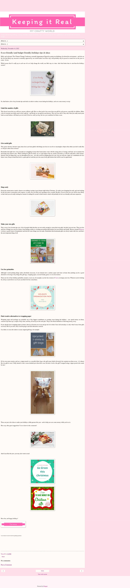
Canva (57, 278)
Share (3, 556)
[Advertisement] (42, 7)
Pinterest (81, 229)
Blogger (45, 586)
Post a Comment (6, 565)
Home (42, 571)
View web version (42, 574)
